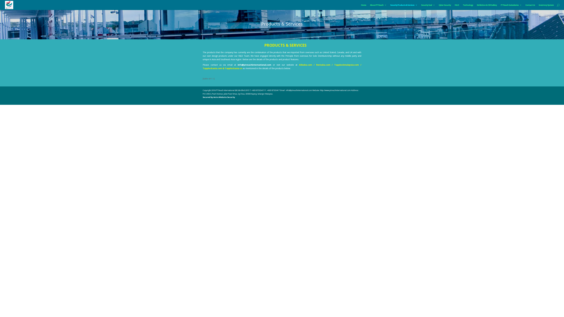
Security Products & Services (402, 5)
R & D (457, 5)
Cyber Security (445, 5)
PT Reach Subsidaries (510, 5)
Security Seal (426, 5)
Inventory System (546, 5)
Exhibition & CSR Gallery (487, 5)
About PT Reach (376, 5)
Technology (468, 5)
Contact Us (530, 5)
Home (363, 5)
